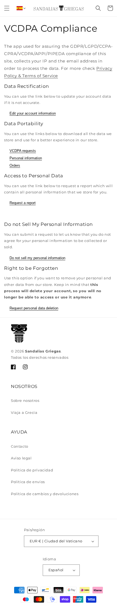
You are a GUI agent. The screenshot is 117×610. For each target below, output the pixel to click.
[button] (7, 8)
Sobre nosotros (25, 400)
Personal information (26, 158)
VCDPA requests (23, 151)
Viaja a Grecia (24, 412)
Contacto (19, 446)
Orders (15, 165)
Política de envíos (28, 482)
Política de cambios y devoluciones (44, 494)
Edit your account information (33, 113)
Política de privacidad (32, 470)
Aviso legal (21, 458)
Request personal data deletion (34, 308)
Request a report (23, 203)
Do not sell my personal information (37, 258)
